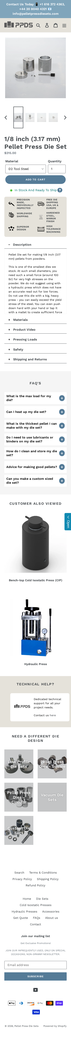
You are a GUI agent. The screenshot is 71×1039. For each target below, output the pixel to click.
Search (19, 872)
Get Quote (20, 918)
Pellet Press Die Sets (26, 1026)
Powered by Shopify (54, 1026)
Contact (35, 924)
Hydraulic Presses (24, 911)
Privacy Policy (22, 879)
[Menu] (64, 25)
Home (27, 899)
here (53, 715)
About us (51, 918)
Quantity (55, 161)
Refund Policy (35, 885)
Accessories (50, 911)
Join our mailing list (35, 936)
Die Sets (42, 899)
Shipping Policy (48, 879)
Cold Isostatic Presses (35, 905)
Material (11, 161)
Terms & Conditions (43, 872)
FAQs (36, 918)
